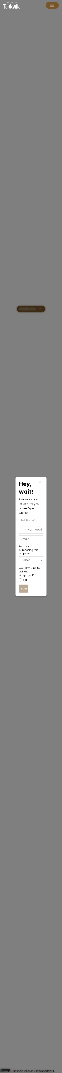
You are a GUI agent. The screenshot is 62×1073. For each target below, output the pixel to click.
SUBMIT (24, 589)
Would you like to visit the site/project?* (29, 571)
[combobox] (21, 530)
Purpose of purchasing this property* (28, 550)
